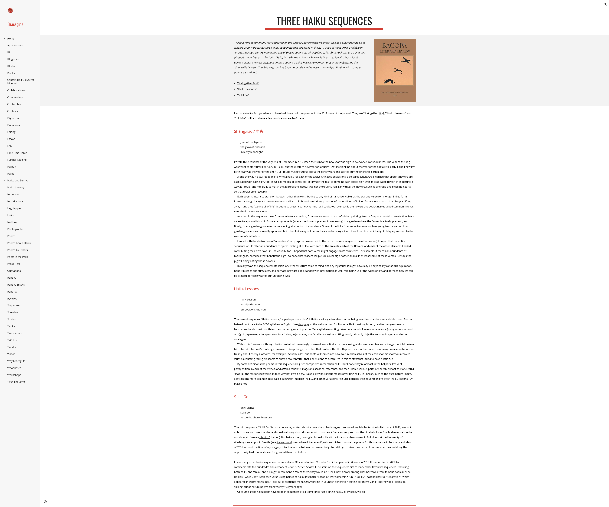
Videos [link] (11, 354)
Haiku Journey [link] (15, 187)
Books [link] (11, 73)
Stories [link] (11, 319)
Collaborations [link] (16, 90)
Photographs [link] (15, 229)
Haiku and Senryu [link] (17, 180)
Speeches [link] (13, 312)
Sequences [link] (13, 305)
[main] (324, 22)
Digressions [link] (14, 118)
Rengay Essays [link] (16, 284)
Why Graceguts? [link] (16, 361)
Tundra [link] (11, 347)
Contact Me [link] (14, 104)
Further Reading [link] (17, 159)
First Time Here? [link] (17, 153)
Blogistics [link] (13, 59)
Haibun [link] (11, 166)
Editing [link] (11, 132)
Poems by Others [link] (17, 250)
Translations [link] (15, 333)
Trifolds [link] (12, 340)
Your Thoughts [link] (16, 382)
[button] (605, 4)
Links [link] (10, 215)
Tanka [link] (11, 326)
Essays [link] (11, 139)
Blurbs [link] (11, 66)
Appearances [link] (15, 45)
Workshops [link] (14, 375)
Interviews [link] (13, 194)
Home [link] (10, 38)
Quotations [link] (14, 271)
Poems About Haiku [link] (19, 243)
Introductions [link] (15, 201)
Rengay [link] (11, 277)
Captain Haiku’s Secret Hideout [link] (20, 81)
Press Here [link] (13, 264)
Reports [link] (12, 291)
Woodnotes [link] (14, 368)
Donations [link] (13, 125)
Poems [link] (11, 236)
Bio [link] (9, 52)
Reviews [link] (12, 298)
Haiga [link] (10, 173)
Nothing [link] (12, 222)
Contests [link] (12, 111)
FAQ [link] (9, 146)
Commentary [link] (15, 97)
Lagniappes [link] (14, 208)
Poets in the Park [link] (17, 257)
